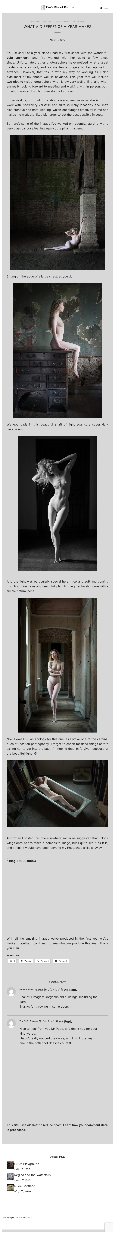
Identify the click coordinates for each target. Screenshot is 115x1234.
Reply (73, 990)
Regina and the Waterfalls (32, 1175)
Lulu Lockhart (62, 22)
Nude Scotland (24, 1186)
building (35, 22)
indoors (47, 22)
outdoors (79, 22)
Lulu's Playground (26, 1164)
